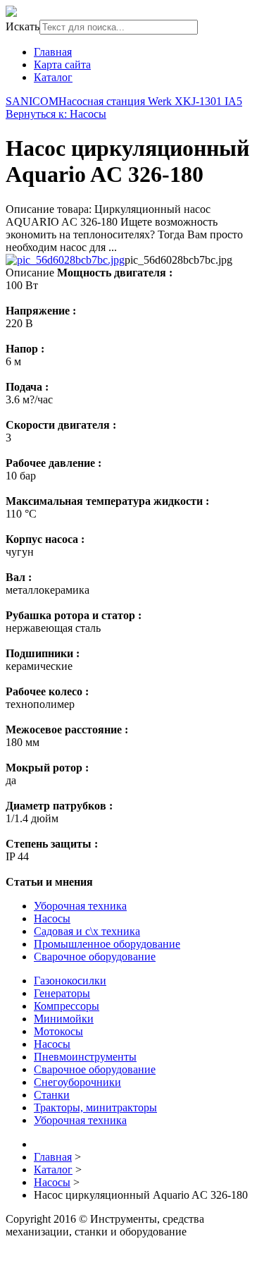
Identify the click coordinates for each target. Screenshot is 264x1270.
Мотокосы (58, 1031)
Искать (22, 26)
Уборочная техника (80, 906)
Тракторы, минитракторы (95, 1107)
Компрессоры (66, 1006)
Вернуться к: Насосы (56, 114)
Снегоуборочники (77, 1082)
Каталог (53, 77)
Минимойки (64, 1019)
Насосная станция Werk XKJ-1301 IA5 (150, 101)
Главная (53, 52)
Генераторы (62, 993)
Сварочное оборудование (95, 957)
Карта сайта (62, 65)
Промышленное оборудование (107, 944)
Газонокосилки (70, 981)
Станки (52, 1095)
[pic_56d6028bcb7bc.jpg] (65, 260)
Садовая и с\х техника (87, 931)
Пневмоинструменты (85, 1057)
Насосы (52, 918)
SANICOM (32, 101)
